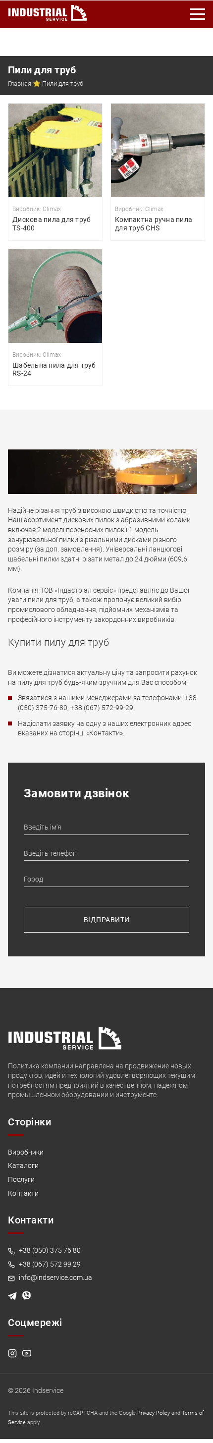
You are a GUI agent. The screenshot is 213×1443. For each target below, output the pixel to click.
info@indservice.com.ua (54, 1277)
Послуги (21, 1179)
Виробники (26, 1152)
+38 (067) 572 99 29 (49, 1264)
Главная (19, 83)
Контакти (23, 1193)
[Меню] (198, 14)
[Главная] (47, 11)
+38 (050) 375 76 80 (49, 1250)
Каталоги (23, 1165)
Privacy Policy (153, 1413)
